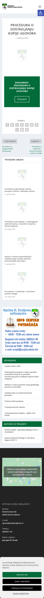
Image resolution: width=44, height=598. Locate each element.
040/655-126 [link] (7, 532)
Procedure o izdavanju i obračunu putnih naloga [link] (20, 292)
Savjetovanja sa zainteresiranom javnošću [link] (18, 394)
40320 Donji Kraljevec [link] (11, 514)
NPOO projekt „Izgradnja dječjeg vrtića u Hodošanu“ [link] (21, 431)
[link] (41, 13)
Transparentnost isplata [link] (15, 407)
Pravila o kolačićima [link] (21, 593)
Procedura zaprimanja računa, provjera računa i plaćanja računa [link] (20, 190)
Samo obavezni (22, 581)
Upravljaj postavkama (22, 588)
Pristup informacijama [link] (14, 401)
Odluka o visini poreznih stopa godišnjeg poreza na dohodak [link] (22, 386)
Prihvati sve (22, 575)
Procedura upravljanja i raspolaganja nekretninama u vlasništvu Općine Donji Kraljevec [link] (21, 223)
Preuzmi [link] (22, 99)
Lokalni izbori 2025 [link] (12, 366)
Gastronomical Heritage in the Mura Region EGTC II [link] (20, 439)
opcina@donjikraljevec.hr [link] (12, 523)
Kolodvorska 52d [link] (9, 512)
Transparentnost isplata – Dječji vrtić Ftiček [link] (20, 414)
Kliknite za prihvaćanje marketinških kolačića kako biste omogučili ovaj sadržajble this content (22, 472)
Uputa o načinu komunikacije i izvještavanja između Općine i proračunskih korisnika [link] (18, 258)
